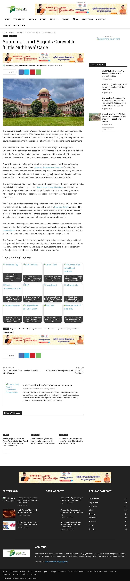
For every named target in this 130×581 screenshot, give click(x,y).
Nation (32, 19)
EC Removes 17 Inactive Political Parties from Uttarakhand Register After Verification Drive (71, 441)
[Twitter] (26, 72)
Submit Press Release (15, 25)
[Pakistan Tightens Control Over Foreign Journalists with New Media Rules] (95, 87)
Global (43, 19)
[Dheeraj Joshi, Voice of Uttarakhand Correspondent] (4, 65)
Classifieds (87, 19)
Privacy (89, 571)
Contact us (6, 574)
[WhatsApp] (38, 72)
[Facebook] (21, 72)
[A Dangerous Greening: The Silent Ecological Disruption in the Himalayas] (9, 501)
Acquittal (13, 329)
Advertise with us (110, 571)
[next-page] (8, 451)
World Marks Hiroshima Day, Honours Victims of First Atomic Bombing (113, 73)
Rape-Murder (61, 329)
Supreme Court (61, 207)
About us (100, 19)
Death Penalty (24, 329)
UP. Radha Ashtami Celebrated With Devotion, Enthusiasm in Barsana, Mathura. (71, 524)
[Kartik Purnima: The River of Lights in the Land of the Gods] (9, 513)
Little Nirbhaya (49, 329)
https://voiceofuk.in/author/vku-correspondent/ (38, 389)
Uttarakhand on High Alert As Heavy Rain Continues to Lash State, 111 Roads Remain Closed (43, 441)
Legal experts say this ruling (50, 187)
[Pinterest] (32, 72)
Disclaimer (98, 571)
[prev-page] (4, 451)
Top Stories (19, 19)
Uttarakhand (8, 332)
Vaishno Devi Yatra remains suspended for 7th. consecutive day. (72, 512)
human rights (9, 230)
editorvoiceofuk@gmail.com (56, 561)
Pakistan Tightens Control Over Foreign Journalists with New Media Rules (114, 86)
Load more (107, 129)
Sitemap (33, 574)
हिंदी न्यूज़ (75, 19)
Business (54, 19)
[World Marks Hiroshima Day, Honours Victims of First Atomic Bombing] (95, 74)
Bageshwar (35, 435)
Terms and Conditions (76, 571)
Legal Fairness (36, 329)
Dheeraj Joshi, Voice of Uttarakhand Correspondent (27, 65)
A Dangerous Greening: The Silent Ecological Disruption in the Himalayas (28, 500)
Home (7, 19)
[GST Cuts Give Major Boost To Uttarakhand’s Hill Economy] (9, 525)
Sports (65, 19)
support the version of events (48, 167)
